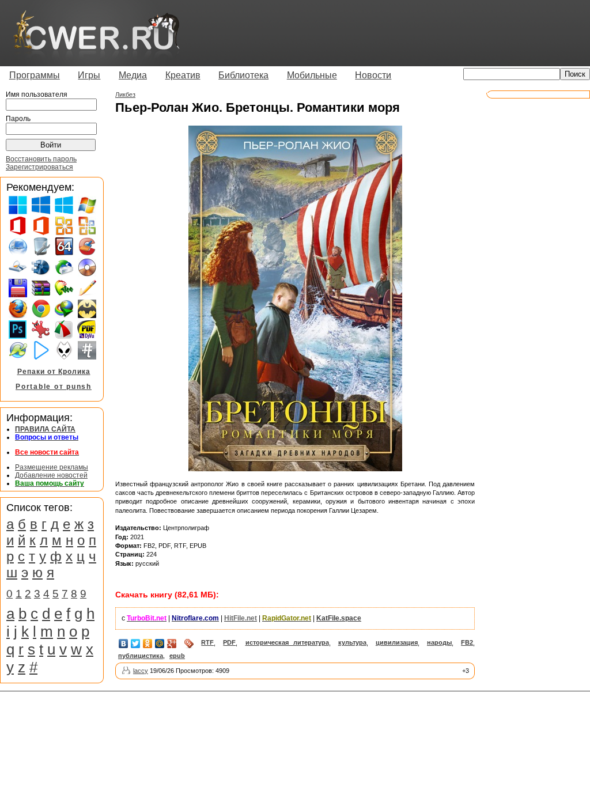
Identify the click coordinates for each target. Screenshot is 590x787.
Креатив (183, 75)
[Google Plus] (172, 643)
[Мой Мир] (160, 643)
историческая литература (287, 642)
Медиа (133, 75)
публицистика (140, 655)
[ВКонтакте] (124, 643)
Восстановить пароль (41, 159)
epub (177, 655)
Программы (34, 75)
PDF (229, 642)
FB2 (467, 642)
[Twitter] (136, 643)
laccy (140, 670)
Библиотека (243, 75)
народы (439, 642)
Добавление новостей (51, 475)
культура (352, 642)
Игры (89, 75)
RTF (207, 642)
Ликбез (125, 94)
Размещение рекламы (51, 467)
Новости (373, 75)
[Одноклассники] (148, 643)
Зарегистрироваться (39, 167)
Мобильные (312, 75)
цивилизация (397, 642)
